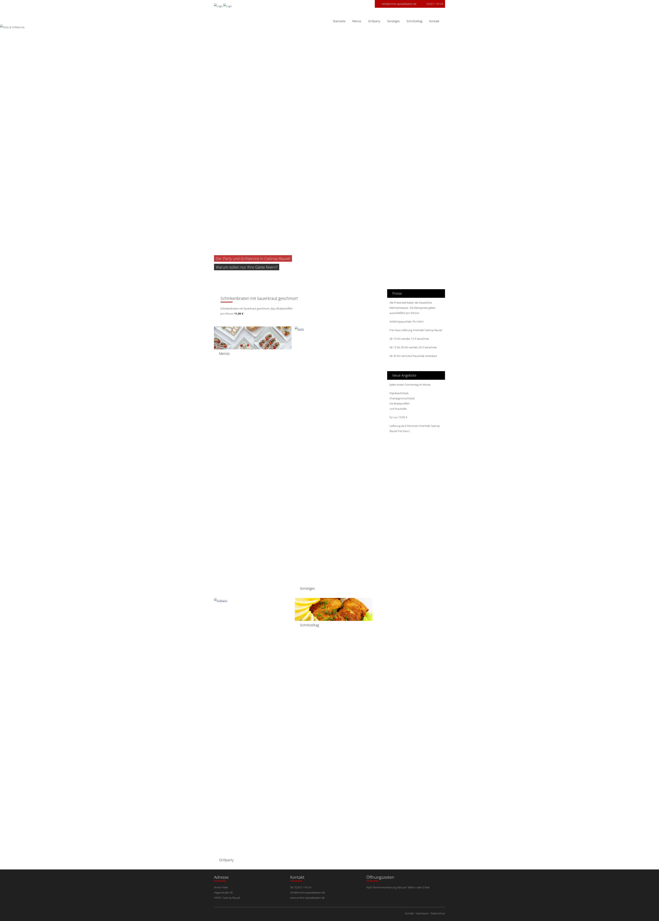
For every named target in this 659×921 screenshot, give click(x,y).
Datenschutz (437, 913)
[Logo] (218, 6)
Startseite (339, 21)
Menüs (356, 21)
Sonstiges (393, 21)
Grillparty (374, 21)
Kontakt (434, 21)
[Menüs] (253, 346)
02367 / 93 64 (434, 3)
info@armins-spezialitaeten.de (399, 3)
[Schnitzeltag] (333, 618)
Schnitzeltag (414, 21)
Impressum (422, 913)
